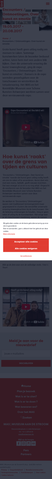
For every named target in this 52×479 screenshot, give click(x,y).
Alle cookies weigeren (26, 248)
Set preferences (26, 256)
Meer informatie (9, 234)
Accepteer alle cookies (26, 242)
